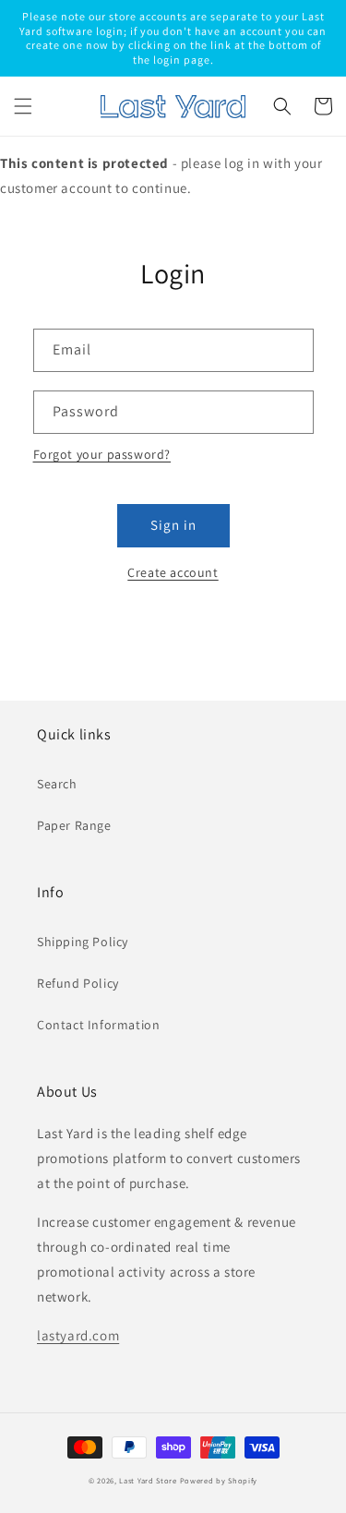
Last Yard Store (148, 1480)
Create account (172, 572)
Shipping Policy (82, 941)
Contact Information (98, 1024)
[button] (23, 106)
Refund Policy (78, 983)
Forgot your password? (102, 454)
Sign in (173, 525)
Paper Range (74, 825)
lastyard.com (78, 1335)
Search (57, 783)
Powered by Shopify (219, 1480)
